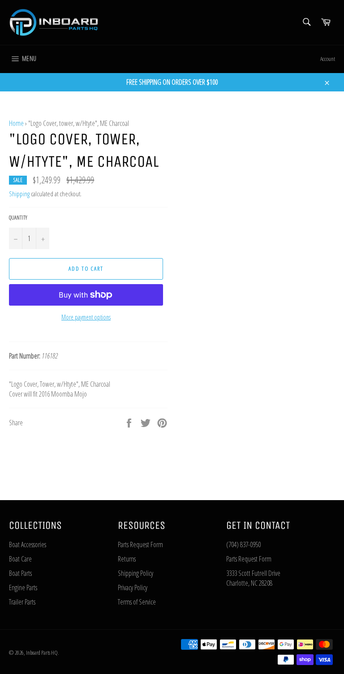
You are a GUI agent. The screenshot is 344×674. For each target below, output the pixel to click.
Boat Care (20, 559)
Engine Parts (23, 587)
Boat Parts (20, 573)
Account (327, 59)
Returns (127, 559)
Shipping (19, 193)
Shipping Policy (135, 573)
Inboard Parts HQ (42, 652)
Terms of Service (137, 602)
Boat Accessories (27, 544)
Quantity (18, 217)
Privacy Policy (132, 587)
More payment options (86, 317)
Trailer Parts (22, 602)
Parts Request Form (140, 544)
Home (16, 123)
